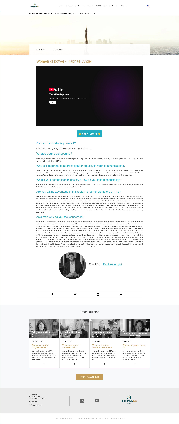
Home (31, 13)
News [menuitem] (61, 6)
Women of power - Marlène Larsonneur (102, 346)
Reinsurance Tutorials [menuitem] (72, 6)
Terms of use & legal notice (63, 418)
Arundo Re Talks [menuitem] (122, 6)
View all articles (90, 377)
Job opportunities (35, 405)
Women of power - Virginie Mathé (41, 346)
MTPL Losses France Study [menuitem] (104, 6)
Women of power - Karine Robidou (71, 346)
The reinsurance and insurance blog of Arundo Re (53, 13)
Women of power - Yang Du (134, 346)
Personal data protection (85, 418)
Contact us (33, 401)
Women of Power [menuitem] (88, 6)
